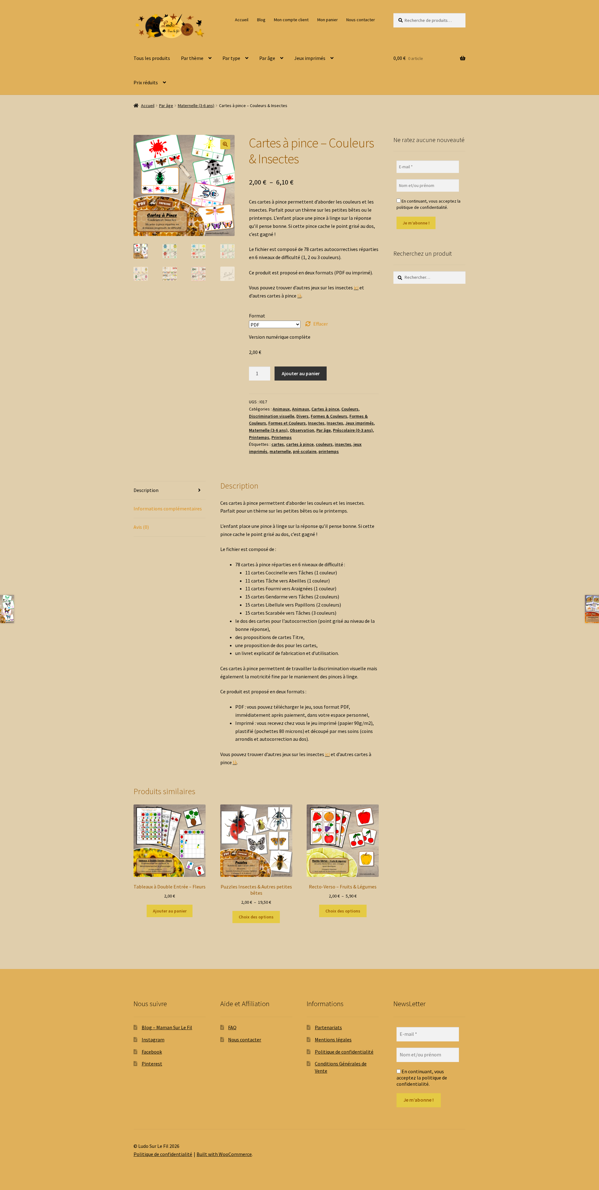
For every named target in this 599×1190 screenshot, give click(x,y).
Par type (231, 58)
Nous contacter (360, 19)
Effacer (320, 324)
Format (257, 315)
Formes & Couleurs (329, 416)
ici (356, 287)
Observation (302, 430)
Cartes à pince (325, 409)
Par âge (267, 58)
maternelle (280, 451)
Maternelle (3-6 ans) (196, 105)
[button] (225, 144)
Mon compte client (291, 19)
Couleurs (349, 409)
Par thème (192, 58)
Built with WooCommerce (224, 1154)
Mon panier (327, 19)
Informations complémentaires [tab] (168, 508)
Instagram (153, 1039)
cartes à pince (300, 444)
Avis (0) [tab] (141, 527)
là (299, 296)
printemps (329, 451)
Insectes (316, 423)
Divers (302, 416)
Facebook (152, 1052)
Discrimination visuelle (271, 416)
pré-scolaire (304, 451)
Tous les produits (152, 58)
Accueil (241, 19)
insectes (343, 444)
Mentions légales (333, 1039)
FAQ (232, 1027)
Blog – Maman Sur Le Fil (167, 1027)
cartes (277, 444)
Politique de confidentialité (344, 1052)
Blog (261, 19)
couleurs (324, 444)
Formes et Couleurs (287, 423)
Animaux (281, 409)
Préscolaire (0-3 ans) (353, 430)
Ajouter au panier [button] (170, 911)
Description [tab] (146, 490)
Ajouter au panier (301, 373)
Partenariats (328, 1027)
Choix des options (256, 917)
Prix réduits (146, 82)
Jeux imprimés (309, 58)
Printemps (259, 437)
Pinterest (152, 1063)
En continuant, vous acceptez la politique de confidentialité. (428, 204)
